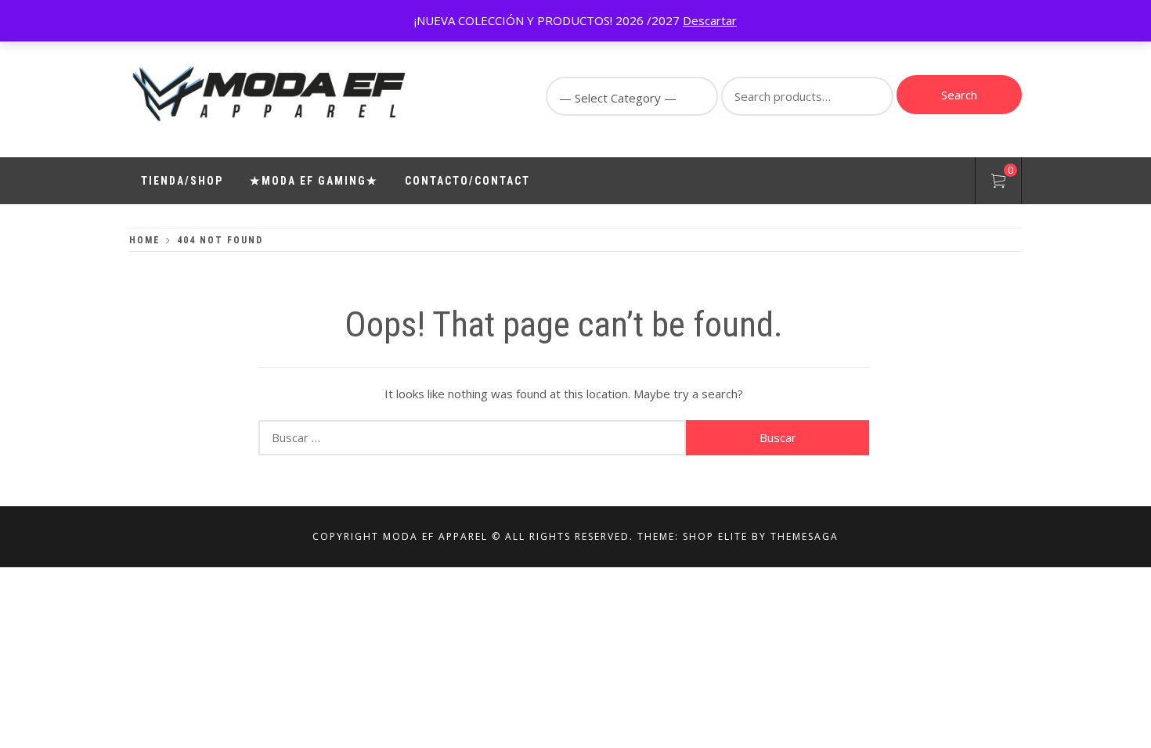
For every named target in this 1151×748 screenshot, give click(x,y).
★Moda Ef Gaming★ (314, 180)
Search (959, 94)
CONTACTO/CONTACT (467, 180)
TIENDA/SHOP (182, 180)
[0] (998, 183)
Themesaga (804, 536)
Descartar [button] (710, 20)
